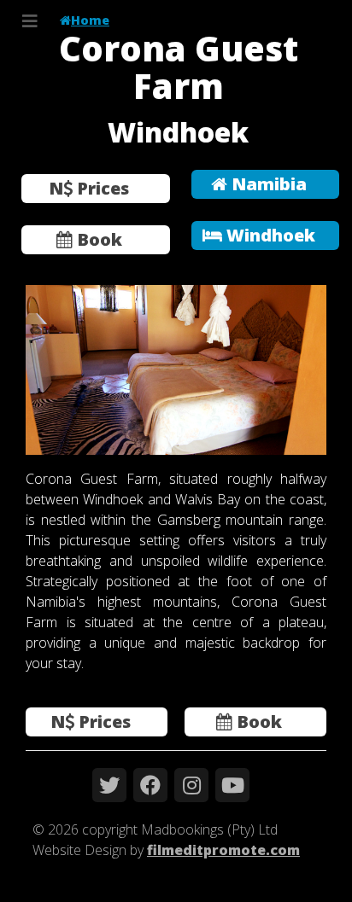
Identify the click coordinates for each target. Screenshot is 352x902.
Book (97, 239)
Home (90, 20)
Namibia (267, 183)
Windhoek (268, 235)
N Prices (89, 188)
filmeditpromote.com (223, 850)
